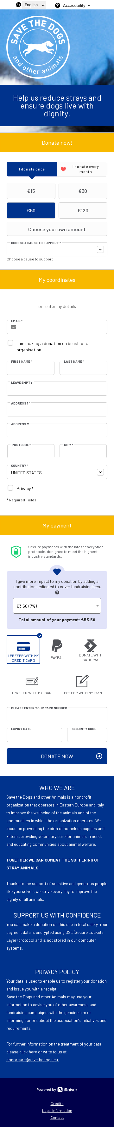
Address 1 (20, 403)
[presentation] (32, 169)
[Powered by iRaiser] (57, 1089)
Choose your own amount (57, 229)
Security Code (84, 729)
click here (28, 1051)
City (68, 445)
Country (19, 465)
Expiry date (21, 729)
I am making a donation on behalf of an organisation (53, 346)
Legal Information (57, 1110)
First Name (21, 361)
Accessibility (74, 5)
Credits (57, 1103)
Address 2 (20, 424)
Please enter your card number (39, 708)
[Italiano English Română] (34, 4)
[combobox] (57, 249)
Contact (57, 1117)
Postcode (21, 445)
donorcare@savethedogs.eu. (32, 1059)
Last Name (74, 361)
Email (16, 321)
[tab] (32, 169)
